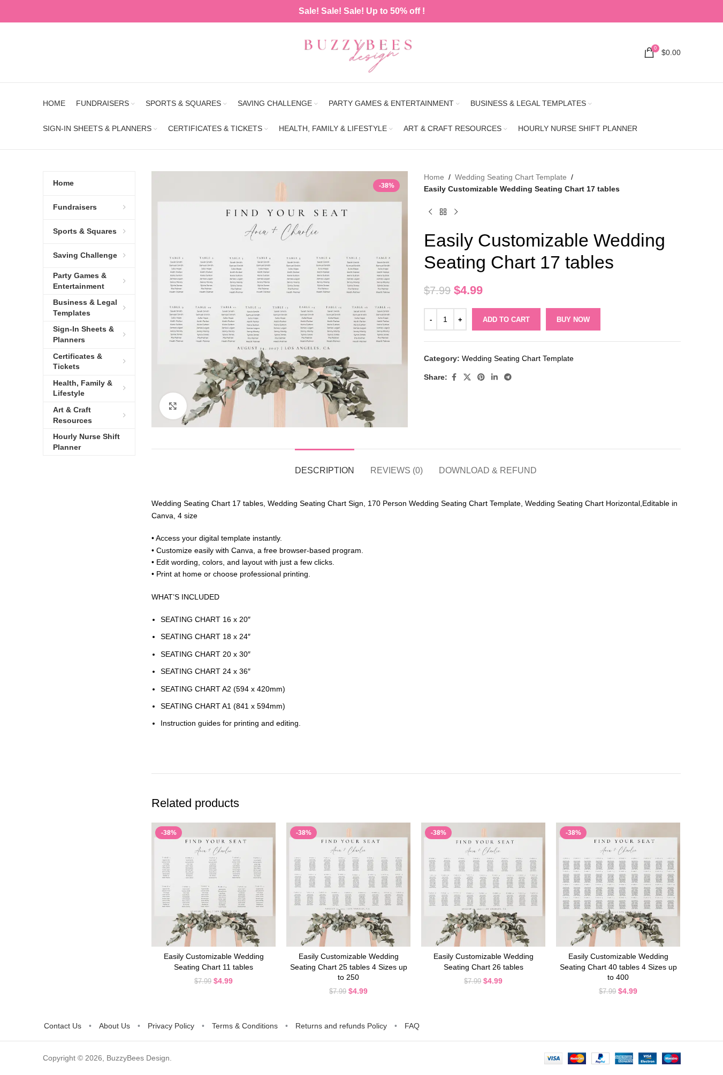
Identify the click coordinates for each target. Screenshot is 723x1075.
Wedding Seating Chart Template (511, 177)
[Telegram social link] (508, 377)
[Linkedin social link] (494, 377)
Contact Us (62, 1026)
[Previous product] (430, 212)
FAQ (412, 1026)
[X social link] (467, 377)
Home (434, 177)
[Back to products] (443, 212)
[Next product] (456, 212)
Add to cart (506, 320)
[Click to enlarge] (172, 406)
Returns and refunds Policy (341, 1026)
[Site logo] (361, 52)
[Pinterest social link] (481, 377)
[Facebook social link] (453, 377)
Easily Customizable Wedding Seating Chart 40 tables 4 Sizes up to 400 (618, 966)
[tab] (324, 465)
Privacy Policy (171, 1026)
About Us (114, 1026)
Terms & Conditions (245, 1026)
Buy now (573, 320)
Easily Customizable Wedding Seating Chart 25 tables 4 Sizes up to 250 (348, 966)
